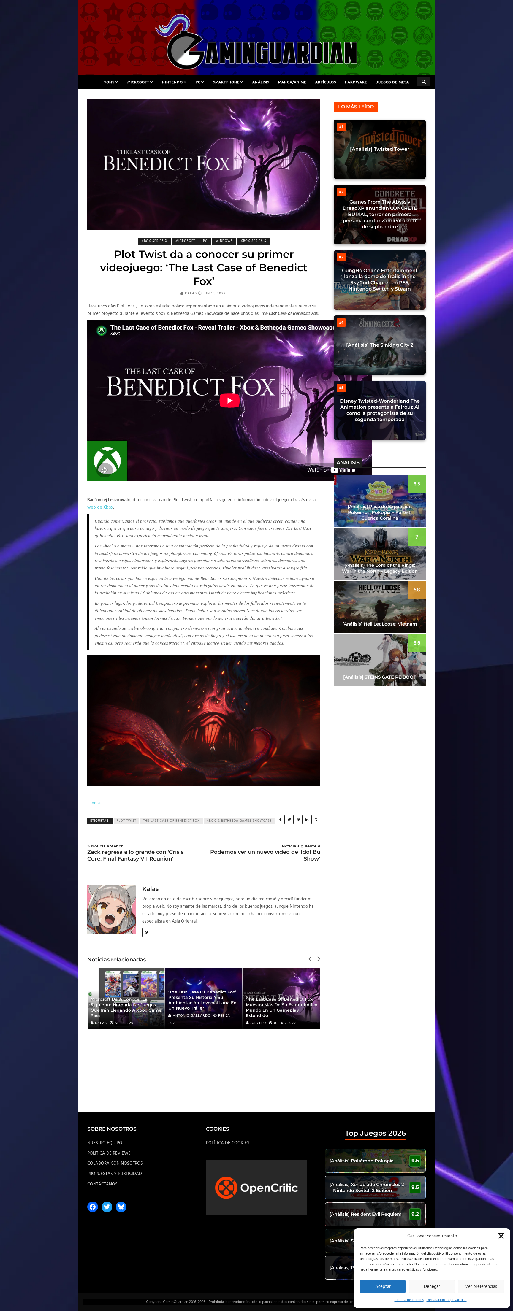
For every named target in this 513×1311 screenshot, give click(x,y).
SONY (109, 82)
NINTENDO (172, 82)
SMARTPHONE (226, 82)
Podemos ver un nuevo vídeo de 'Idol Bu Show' (265, 853)
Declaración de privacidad (447, 1300)
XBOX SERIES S (253, 241)
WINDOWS (224, 241)
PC (198, 82)
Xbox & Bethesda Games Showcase (239, 820)
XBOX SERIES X (154, 241)
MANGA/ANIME (292, 82)
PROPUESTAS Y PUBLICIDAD (114, 1173)
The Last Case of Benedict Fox (171, 820)
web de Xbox (100, 507)
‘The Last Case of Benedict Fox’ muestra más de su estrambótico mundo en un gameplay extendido (281, 1007)
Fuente (94, 803)
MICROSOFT (138, 82)
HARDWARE (356, 82)
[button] (501, 1236)
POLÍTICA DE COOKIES (227, 1143)
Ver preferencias (481, 1286)
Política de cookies (409, 1300)
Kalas (191, 293)
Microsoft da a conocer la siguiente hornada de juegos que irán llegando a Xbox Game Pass (126, 1007)
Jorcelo (258, 1023)
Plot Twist (126, 820)
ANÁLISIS (260, 82)
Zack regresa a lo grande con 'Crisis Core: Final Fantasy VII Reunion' (135, 853)
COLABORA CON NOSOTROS (115, 1163)
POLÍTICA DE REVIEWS (109, 1153)
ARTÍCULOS (325, 82)
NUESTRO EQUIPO (104, 1143)
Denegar (432, 1286)
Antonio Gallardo (191, 1016)
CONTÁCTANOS (102, 1184)
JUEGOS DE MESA (392, 82)
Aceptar (383, 1286)
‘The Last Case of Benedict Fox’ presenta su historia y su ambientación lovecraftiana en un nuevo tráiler (202, 1000)
